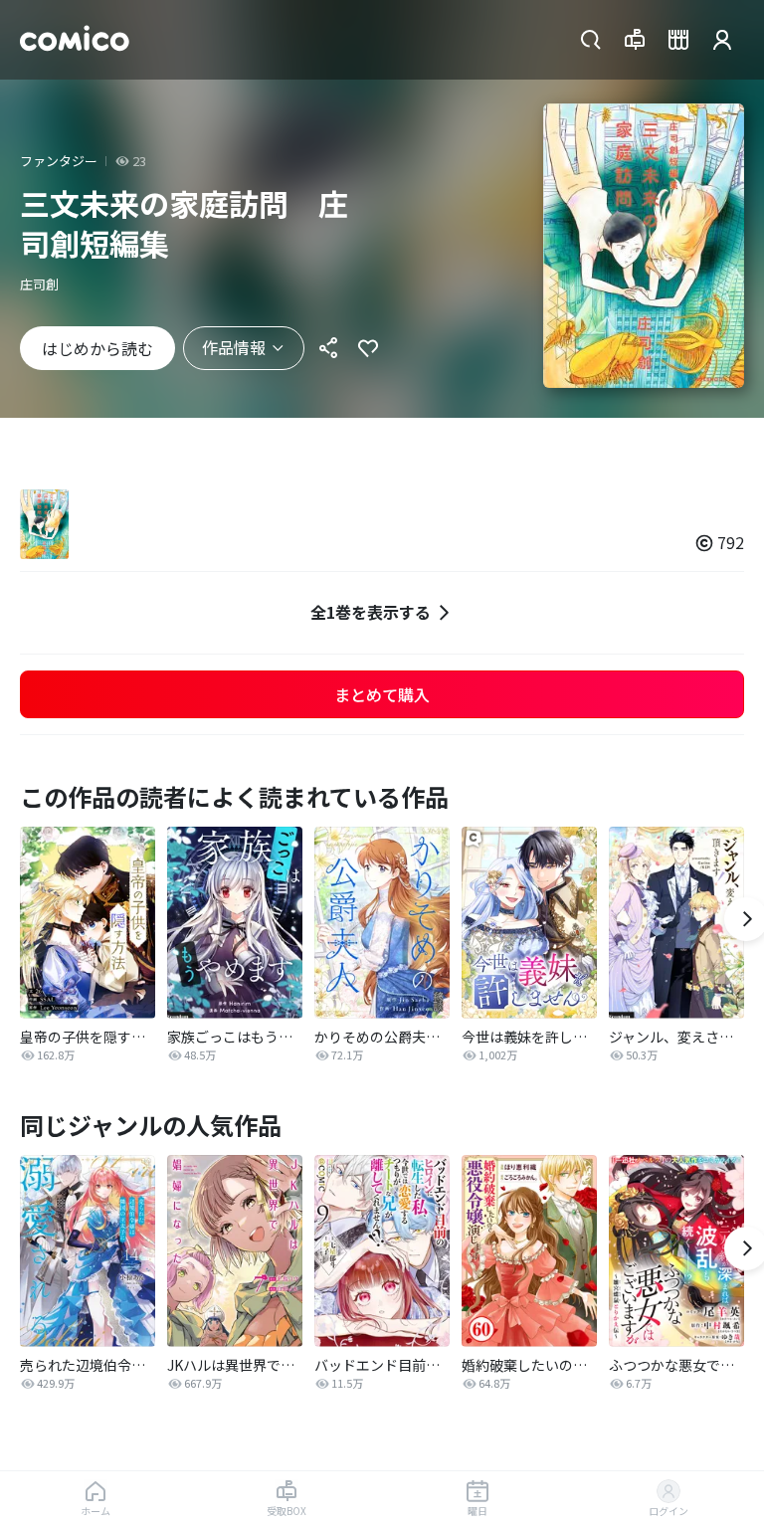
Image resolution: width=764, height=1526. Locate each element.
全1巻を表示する (370, 612)
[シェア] (328, 348)
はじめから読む (97, 348)
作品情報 (234, 347)
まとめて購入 (382, 694)
